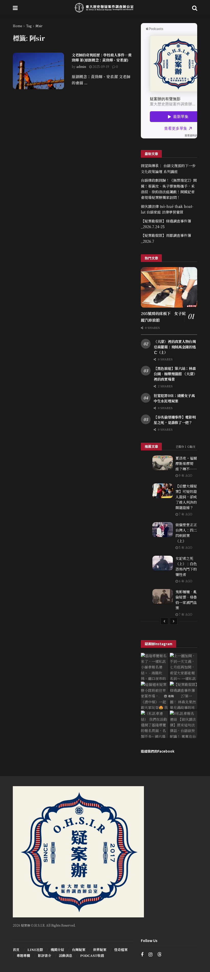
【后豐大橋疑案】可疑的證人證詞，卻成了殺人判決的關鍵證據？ (186, 496)
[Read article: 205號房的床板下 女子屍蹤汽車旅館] (169, 287)
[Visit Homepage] (104, 8)
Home (17, 26)
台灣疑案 (78, 949)
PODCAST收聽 (92, 955)
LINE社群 (35, 949)
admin (81, 66)
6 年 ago (185, 581)
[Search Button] (194, 7)
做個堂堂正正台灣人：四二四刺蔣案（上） (186, 532)
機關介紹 (57, 949)
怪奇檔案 (121, 949)
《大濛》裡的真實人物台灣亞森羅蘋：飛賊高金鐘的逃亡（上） (175, 347)
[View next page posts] (173, 621)
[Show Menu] (15, 7)
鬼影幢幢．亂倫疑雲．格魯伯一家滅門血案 (186, 599)
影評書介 (44, 955)
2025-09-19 (100, 66)
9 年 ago (185, 475)
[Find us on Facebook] (142, 954)
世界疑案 (99, 949)
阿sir (39, 26)
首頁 (16, 949)
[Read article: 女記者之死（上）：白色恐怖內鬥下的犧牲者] (162, 563)
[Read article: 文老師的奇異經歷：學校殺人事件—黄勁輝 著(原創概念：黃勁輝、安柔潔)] (38, 71)
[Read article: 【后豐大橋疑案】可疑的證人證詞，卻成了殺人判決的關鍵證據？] (162, 490)
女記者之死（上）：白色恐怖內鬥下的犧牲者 (186, 566)
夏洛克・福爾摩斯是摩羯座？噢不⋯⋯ (186, 463)
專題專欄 (23, 955)
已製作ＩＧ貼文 (185, 446)
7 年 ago (185, 514)
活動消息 (65, 955)
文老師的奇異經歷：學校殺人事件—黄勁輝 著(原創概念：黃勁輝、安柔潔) (101, 57)
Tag (29, 26)
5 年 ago (185, 547)
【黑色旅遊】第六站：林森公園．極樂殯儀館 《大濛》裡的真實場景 (175, 374)
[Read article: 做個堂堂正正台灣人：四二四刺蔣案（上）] (162, 529)
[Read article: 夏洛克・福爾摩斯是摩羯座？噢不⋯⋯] (162, 462)
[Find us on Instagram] (150, 954)
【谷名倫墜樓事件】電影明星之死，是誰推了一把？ (175, 419)
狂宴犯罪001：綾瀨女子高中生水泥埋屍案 (174, 398)
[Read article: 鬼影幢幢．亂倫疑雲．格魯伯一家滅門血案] (162, 596)
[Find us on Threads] (160, 954)
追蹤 (170, 696)
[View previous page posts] (164, 621)
